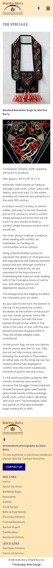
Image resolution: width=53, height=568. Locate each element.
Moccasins (9, 496)
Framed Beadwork (14, 522)
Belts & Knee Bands (14, 512)
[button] (38, 8)
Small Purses (10, 507)
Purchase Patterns (14, 517)
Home (6, 481)
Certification (10, 532)
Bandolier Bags (12, 491)
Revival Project (11, 527)
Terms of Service (13, 553)
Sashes (7, 502)
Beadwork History (13, 537)
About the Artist (12, 486)
